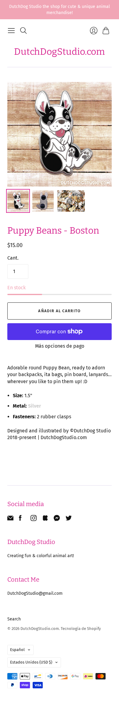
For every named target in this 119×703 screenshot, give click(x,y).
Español (17, 649)
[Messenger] (57, 519)
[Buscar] (23, 30)
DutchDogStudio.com (59, 51)
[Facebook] (20, 519)
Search (14, 619)
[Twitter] (69, 519)
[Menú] (11, 30)
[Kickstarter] (45, 519)
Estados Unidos (31, 662)
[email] (10, 519)
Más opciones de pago (59, 346)
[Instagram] (34, 519)
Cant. (13, 258)
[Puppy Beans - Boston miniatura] (18, 201)
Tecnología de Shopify (81, 628)
